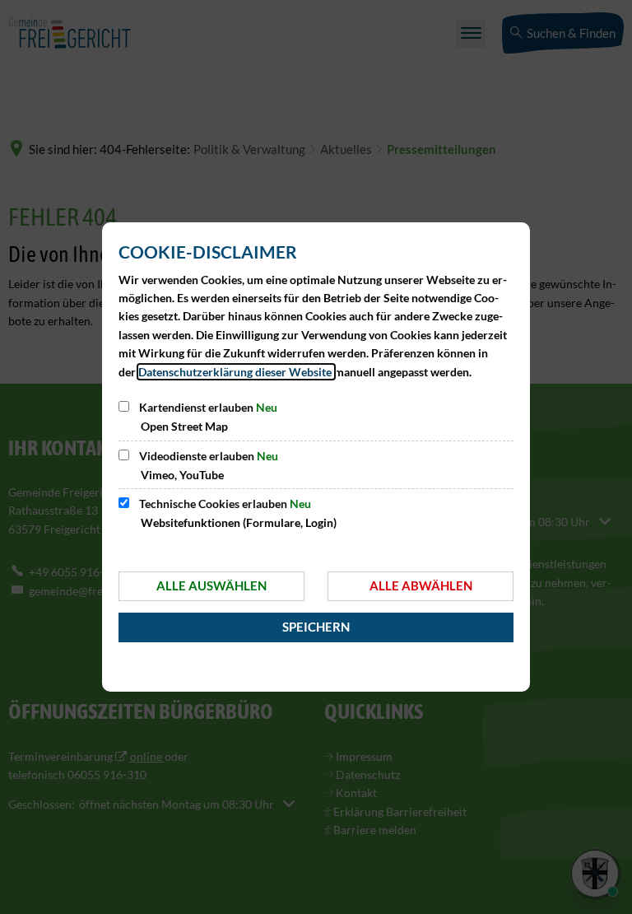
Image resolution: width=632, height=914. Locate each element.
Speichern (316, 626)
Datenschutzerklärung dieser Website (236, 372)
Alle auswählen (211, 585)
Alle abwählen (420, 585)
